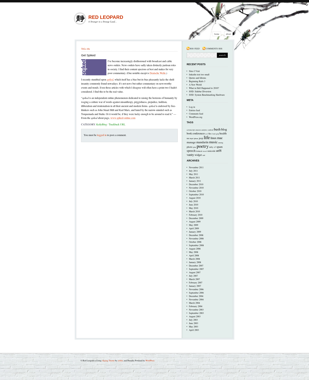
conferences (198, 133)
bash (217, 129)
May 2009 (193, 224)
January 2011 (195, 180)
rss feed (195, 48)
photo (189, 146)
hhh (188, 138)
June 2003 (193, 323)
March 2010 (194, 211)
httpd (191, 138)
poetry (203, 146)
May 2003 (193, 326)
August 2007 (195, 272)
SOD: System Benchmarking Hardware (207, 94)
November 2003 (196, 309)
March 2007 (194, 279)
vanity (190, 155)
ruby (211, 146)
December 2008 (196, 235)
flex (210, 133)
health (223, 133)
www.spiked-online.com (122, 118)
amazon (198, 130)
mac (220, 137)
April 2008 (194, 255)
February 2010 (195, 214)
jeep (201, 138)
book (189, 133)
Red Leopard (105, 17)
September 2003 (196, 313)
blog (224, 129)
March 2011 (194, 177)
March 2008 (194, 258)
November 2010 (196, 187)
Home (216, 33)
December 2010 (196, 184)
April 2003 (194, 329)
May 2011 (193, 174)
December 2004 (196, 296)
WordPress (149, 360)
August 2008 (195, 248)
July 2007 (193, 275)
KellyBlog (101, 124)
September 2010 (196, 194)
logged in (102, 135)
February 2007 (195, 282)
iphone (196, 138)
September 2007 (196, 268)
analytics (204, 130)
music (213, 141)
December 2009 (196, 218)
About (228, 33)
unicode (211, 150)
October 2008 (195, 241)
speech (191, 150)
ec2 (206, 134)
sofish (120, 360)
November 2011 (196, 167)
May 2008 (193, 252)
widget (198, 155)
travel (205, 151)
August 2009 (195, 221)
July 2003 (193, 319)
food (213, 134)
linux (213, 138)
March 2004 (194, 302)
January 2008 (195, 262)
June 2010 (193, 204)
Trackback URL (117, 124)
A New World (195, 84)
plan (194, 147)
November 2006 (196, 289)
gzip (217, 134)
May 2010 (193, 208)
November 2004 (196, 299)
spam (219, 147)
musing (220, 142)
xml (203, 155)
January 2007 (195, 285)
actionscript (191, 130)
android (210, 130)
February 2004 (195, 306)
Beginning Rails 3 (197, 81)
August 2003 (195, 316)
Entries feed (194, 110)
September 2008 (196, 245)
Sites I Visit (194, 71)
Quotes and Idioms (197, 77)
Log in (192, 106)
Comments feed (196, 113)
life (88, 49)
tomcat (199, 151)
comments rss (214, 48)
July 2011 (193, 170)
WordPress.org (195, 117)
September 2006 (196, 292)
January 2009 (195, 231)
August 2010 (195, 197)
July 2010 (193, 201)
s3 (215, 146)
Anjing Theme (108, 360)
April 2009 (194, 228)
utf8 (218, 150)
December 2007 (196, 265)
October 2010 (195, 191)
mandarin (202, 142)
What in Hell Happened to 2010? (204, 88)
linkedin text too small (199, 74)
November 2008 (196, 238)
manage (191, 142)
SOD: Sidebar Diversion (200, 91)
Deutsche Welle (158, 73)
